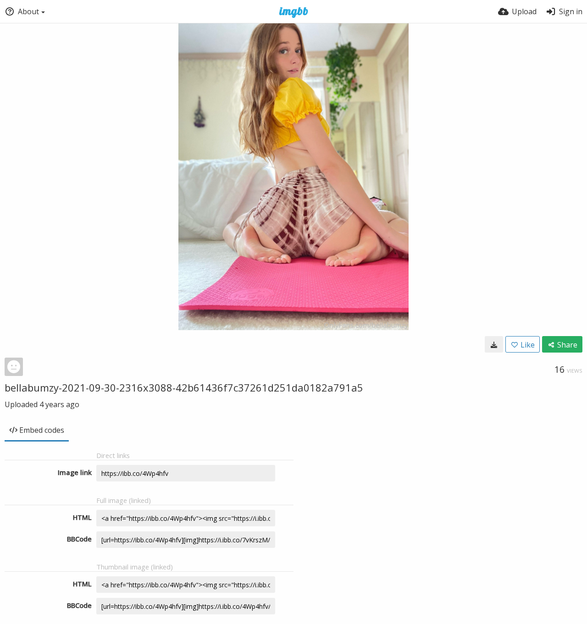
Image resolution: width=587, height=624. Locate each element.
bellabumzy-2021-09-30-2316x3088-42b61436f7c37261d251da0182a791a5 (184, 387)
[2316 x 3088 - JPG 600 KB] (494, 344)
